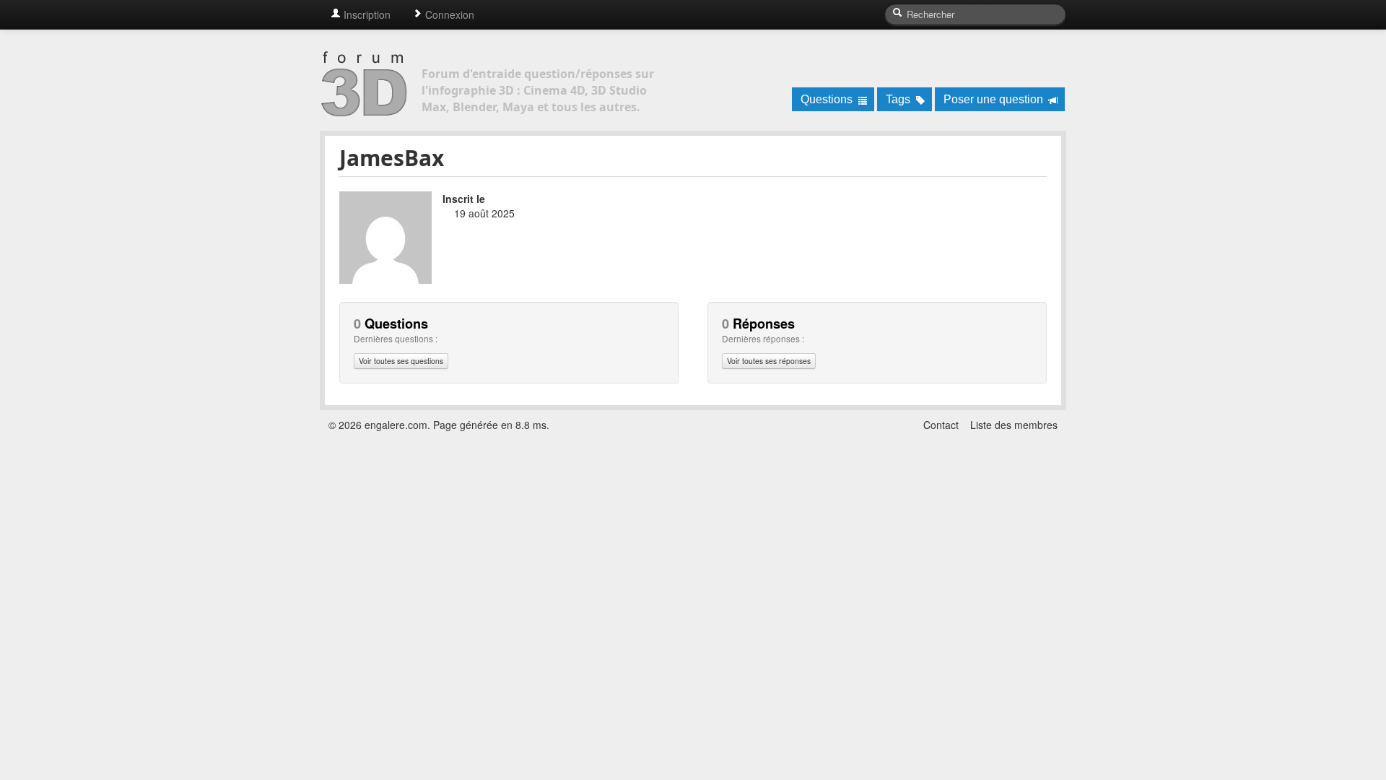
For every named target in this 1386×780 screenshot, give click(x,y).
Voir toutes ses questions (401, 360)
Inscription (366, 14)
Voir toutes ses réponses (769, 360)
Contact (941, 424)
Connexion (448, 14)
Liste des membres (1014, 424)
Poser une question (994, 99)
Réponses (758, 323)
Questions (828, 99)
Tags (899, 99)
